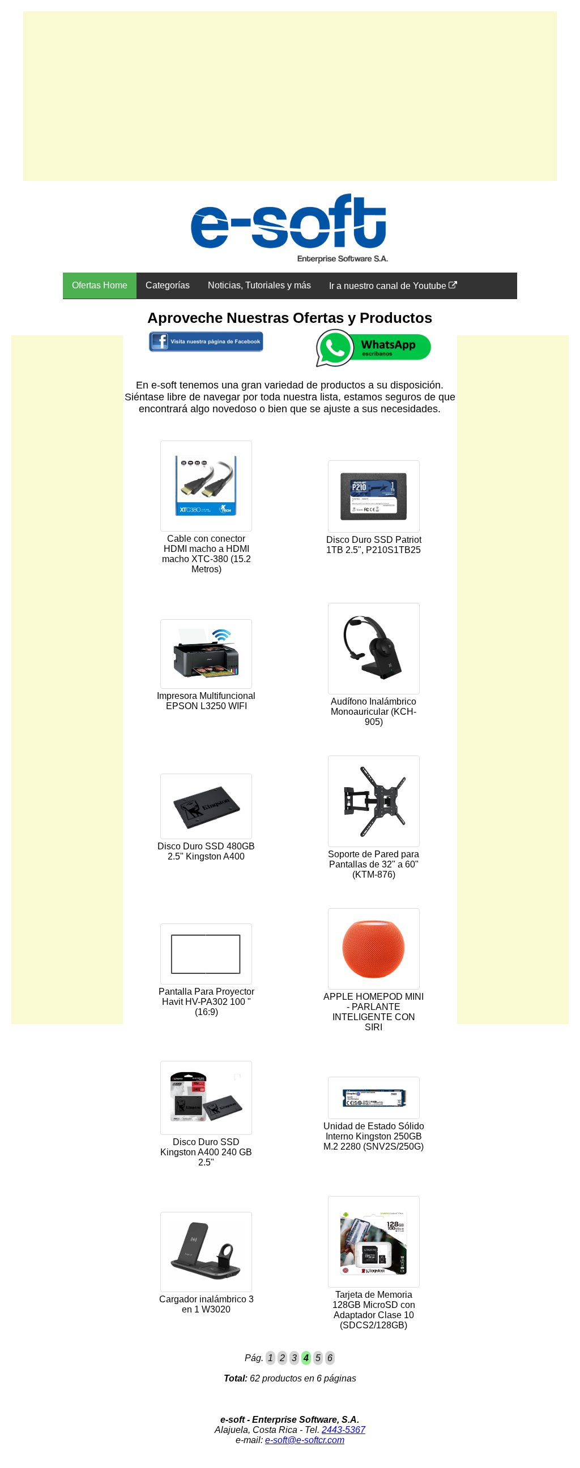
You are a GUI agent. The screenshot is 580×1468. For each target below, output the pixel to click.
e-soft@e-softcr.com (304, 1440)
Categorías (168, 285)
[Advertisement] (290, 96)
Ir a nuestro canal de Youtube (389, 286)
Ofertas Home (99, 285)
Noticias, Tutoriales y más (259, 285)
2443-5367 (343, 1430)
